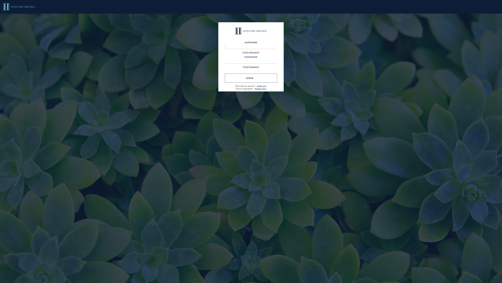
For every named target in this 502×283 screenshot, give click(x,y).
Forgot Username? (251, 52)
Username (251, 42)
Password (251, 57)
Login (250, 78)
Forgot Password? (251, 67)
